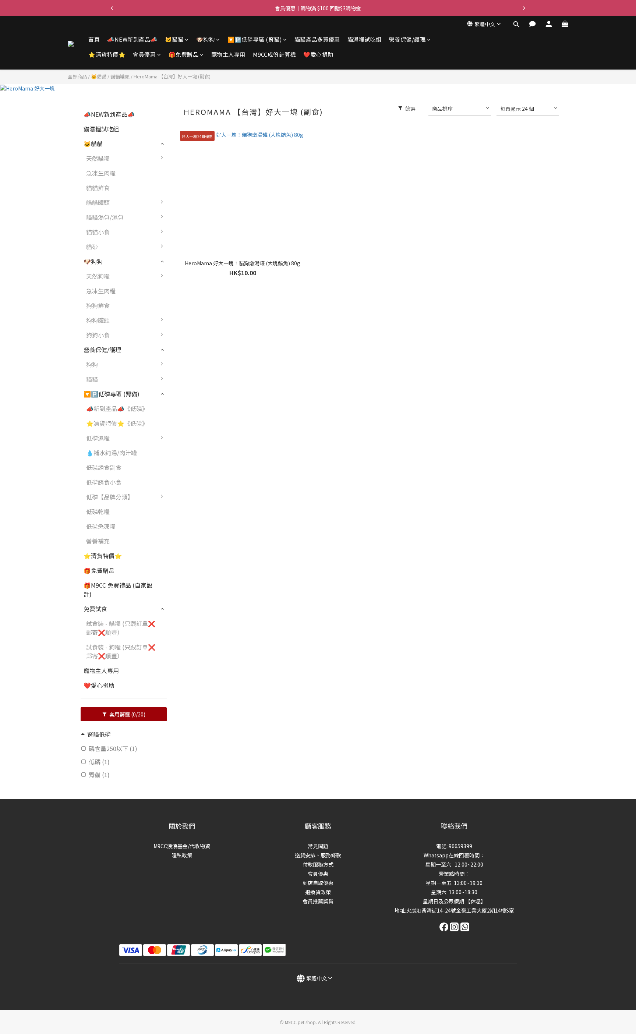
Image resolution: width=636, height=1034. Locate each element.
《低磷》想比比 (194, 544)
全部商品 (77, 76)
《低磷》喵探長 (194, 559)
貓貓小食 (98, 231)
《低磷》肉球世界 (197, 603)
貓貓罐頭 (120, 76)
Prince (182, 323)
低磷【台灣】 (191, 456)
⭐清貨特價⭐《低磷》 (117, 423)
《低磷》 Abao (193, 500)
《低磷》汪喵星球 (197, 691)
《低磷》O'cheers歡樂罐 (206, 647)
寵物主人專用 (228, 55)
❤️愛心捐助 (318, 55)
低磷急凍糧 (101, 526)
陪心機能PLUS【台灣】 (205, 412)
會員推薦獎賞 (318, 901)
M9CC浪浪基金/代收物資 (181, 846)
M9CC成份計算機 (274, 55)
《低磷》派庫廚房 (197, 662)
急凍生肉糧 (101, 173)
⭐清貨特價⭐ (107, 55)
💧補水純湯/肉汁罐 (111, 452)
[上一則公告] (112, 8)
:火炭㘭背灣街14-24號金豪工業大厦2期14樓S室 (459, 910)
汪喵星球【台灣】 (197, 368)
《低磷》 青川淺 (195, 529)
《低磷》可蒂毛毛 (197, 588)
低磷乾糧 (98, 511)
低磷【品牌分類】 (109, 496)
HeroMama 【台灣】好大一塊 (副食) (172, 76)
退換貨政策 (318, 892)
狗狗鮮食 (98, 305)
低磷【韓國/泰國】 (198, 471)
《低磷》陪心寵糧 (197, 721)
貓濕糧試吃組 (364, 39)
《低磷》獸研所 (194, 574)
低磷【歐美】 (191, 441)
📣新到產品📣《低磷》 (117, 408)
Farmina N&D (192, 309)
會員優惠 (144, 55)
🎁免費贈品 (184, 55)
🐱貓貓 (174, 39)
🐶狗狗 (205, 39)
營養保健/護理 (407, 39)
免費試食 (95, 608)
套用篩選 (126, 714)
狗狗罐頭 (98, 320)
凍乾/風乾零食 (193, 338)
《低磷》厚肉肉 (194, 515)
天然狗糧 (98, 276)
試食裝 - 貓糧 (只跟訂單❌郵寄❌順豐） (120, 628)
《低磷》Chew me (198, 632)
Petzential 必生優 (198, 426)
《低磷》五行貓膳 (197, 677)
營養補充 (98, 541)
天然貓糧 (98, 158)
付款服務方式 (318, 864)
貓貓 (92, 379)
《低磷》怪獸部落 (197, 706)
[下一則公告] (524, 8)
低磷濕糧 (98, 437)
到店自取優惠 (318, 882)
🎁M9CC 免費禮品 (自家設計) (118, 589)
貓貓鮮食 (98, 187)
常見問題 (318, 846)
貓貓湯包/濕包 (105, 217)
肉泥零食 (186, 353)
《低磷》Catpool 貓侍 (203, 618)
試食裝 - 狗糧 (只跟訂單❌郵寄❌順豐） (120, 651)
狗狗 (92, 364)
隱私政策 (182, 855)
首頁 (94, 39)
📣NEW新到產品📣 (132, 39)
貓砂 (92, 246)
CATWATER (189, 397)
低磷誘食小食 (103, 482)
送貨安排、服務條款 (318, 855)
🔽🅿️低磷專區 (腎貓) (254, 39)
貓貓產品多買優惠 (317, 39)
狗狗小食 (98, 334)
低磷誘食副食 (103, 467)
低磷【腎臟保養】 (197, 485)
